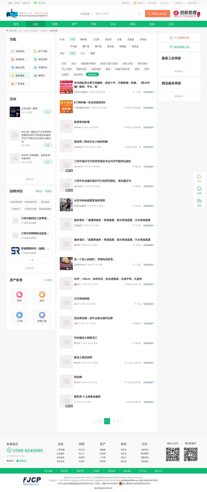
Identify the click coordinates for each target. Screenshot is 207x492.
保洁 (73, 63)
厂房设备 (20, 83)
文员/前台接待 (31, 208)
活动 (152, 24)
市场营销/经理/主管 (30, 202)
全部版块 (20, 51)
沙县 (119, 39)
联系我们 (64, 470)
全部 (64, 63)
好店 (113, 24)
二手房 (103, 457)
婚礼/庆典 (128, 63)
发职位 (39, 191)
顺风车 (41, 75)
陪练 (147, 69)
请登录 (17, 2)
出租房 (103, 453)
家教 (137, 69)
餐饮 (108, 69)
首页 (16, 24)
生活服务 (61, 453)
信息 (35, 24)
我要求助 (145, 457)
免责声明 (80, 470)
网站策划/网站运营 (45, 209)
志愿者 (65, 74)
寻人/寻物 (66, 69)
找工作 (82, 449)
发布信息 (61, 461)
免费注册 (26, 2)
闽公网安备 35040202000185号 (137, 483)
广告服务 (96, 470)
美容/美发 (45, 201)
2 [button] (30, 260)
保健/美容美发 (122, 69)
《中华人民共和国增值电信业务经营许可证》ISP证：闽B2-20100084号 (87, 483)
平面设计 (16, 208)
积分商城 (152, 2)
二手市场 (61, 449)
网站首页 (126, 2)
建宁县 (86, 46)
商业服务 (61, 457)
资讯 (93, 24)
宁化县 (73, 46)
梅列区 (83, 39)
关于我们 (143, 470)
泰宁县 (98, 46)
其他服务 (44, 30)
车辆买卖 (42, 67)
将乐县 (110, 46)
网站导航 (192, 2)
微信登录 (42, 2)
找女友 (124, 453)
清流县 (135, 46)
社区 (171, 24)
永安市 (108, 39)
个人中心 (164, 2)
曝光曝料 (145, 453)
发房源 (103, 461)
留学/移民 (142, 63)
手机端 (139, 2)
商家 (92, 53)
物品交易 (20, 67)
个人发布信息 (181, 37)
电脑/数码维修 (88, 63)
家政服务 (34, 30)
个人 (82, 53)
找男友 (124, 449)
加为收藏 (48, 470)
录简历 (82, 461)
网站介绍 (159, 470)
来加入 (124, 457)
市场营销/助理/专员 (16, 202)
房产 (74, 24)
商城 (132, 24)
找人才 (82, 453)
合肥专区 (145, 449)
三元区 (96, 39)
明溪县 (123, 46)
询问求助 (78, 74)
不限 (72, 39)
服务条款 (127, 470)
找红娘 (124, 461)
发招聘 (82, 457)
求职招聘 (42, 59)
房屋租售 (20, 59)
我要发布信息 (159, 13)
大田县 (143, 39)
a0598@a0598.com (130, 480)
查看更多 (29, 179)
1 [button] (29, 260)
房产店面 (42, 51)
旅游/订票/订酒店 (109, 63)
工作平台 (178, 2)
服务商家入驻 (181, 47)
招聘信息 (111, 470)
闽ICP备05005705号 (149, 480)
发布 (49, 279)
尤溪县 (130, 39)
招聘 (55, 24)
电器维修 (96, 69)
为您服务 (145, 461)
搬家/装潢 (81, 69)
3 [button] (32, 260)
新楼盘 (103, 449)
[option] (31, 237)
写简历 (48, 191)
